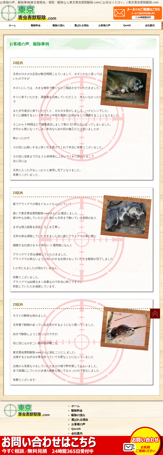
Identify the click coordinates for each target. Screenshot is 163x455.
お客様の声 (104, 25)
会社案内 (150, 25)
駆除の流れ (59, 25)
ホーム (12, 25)
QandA (127, 25)
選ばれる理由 (81, 25)
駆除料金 (36, 25)
